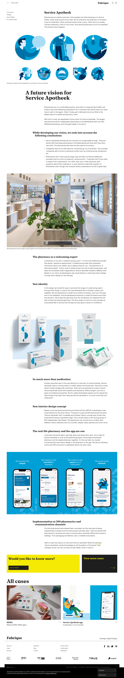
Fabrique (103, 2)
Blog (35, 648)
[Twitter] (112, 647)
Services (9, 650)
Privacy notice (64, 645)
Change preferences (50, 673)
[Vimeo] (116, 647)
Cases (8, 648)
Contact (36, 650)
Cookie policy (64, 648)
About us (9, 645)
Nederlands (64, 650)
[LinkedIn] (108, 647)
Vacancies (36, 645)
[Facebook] (104, 647)
